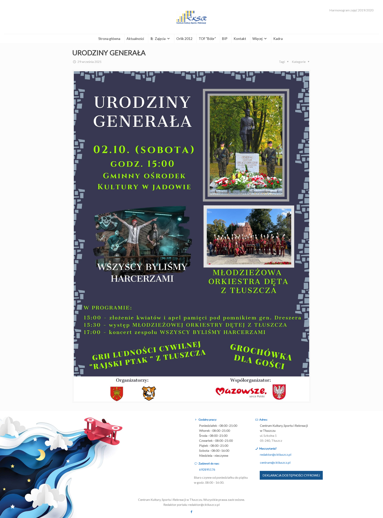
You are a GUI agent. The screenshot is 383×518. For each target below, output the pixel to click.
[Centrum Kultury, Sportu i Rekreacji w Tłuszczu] (191, 17)
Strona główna (109, 39)
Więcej (257, 39)
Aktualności (135, 39)
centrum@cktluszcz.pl (275, 462)
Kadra (278, 39)
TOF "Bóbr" (207, 39)
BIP (224, 39)
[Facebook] (191, 511)
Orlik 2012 (184, 39)
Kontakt (240, 39)
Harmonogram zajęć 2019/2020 (351, 10)
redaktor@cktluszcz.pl (275, 454)
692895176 (207, 469)
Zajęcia (160, 39)
